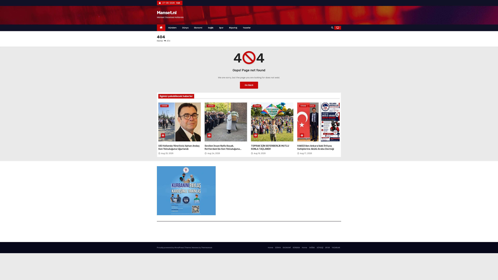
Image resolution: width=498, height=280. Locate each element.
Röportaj (233, 27)
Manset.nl (167, 12)
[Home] (161, 27)
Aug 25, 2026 (167, 153)
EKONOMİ (287, 247)
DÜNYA (278, 247)
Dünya (185, 27)
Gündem (172, 27)
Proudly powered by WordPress (170, 247)
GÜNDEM (296, 247)
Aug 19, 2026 (260, 153)
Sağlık (210, 27)
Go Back (249, 85)
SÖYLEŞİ (320, 247)
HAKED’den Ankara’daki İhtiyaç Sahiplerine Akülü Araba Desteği (315, 147)
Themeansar (206, 247)
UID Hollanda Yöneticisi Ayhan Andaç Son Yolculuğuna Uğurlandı (179, 147)
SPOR (327, 247)
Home (160, 40)
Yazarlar (247, 27)
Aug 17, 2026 (306, 153)
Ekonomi (198, 27)
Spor (221, 27)
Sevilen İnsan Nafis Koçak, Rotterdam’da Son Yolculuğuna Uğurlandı (222, 148)
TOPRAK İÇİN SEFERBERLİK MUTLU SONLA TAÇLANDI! (270, 147)
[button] (332, 27)
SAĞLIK (312, 247)
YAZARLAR (336, 247)
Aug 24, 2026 (214, 153)
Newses (195, 247)
